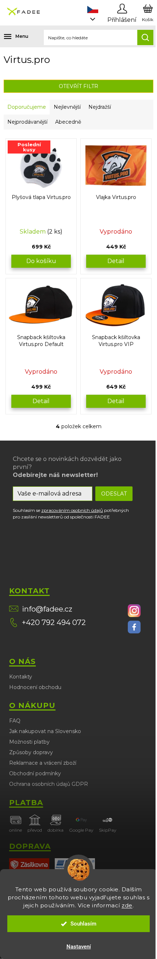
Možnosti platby (29, 742)
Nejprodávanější (27, 122)
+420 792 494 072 (54, 622)
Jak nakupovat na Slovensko (45, 731)
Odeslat (114, 493)
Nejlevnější (67, 107)
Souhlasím (83, 923)
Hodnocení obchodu (35, 687)
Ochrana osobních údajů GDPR (48, 784)
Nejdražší (99, 107)
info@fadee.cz (47, 609)
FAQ (14, 720)
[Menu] (11, 36)
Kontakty (20, 676)
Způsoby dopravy (31, 752)
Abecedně (68, 122)
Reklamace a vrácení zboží (42, 763)
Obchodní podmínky (35, 773)
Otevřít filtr (78, 86)
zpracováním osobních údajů (72, 510)
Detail (116, 261)
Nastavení (78, 946)
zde (127, 905)
